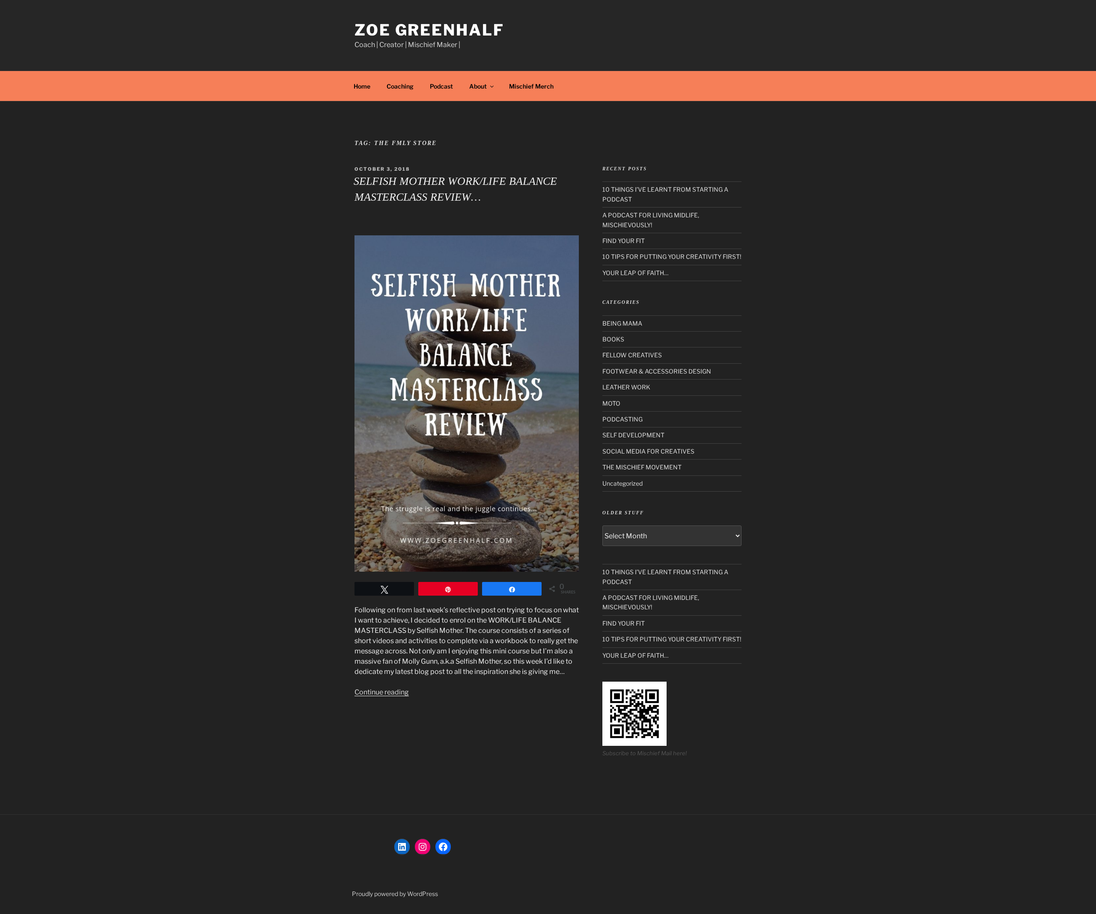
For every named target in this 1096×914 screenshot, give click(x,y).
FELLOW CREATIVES (632, 355)
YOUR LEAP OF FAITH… (635, 272)
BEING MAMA (622, 323)
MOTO (611, 403)
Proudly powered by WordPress (395, 893)
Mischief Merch (531, 86)
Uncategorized (622, 483)
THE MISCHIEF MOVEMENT (642, 467)
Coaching (400, 86)
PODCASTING (622, 419)
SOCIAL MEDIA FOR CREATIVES (648, 451)
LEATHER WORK (626, 387)
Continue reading (381, 692)
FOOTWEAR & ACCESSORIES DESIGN (656, 371)
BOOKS (613, 339)
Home (362, 86)
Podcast (441, 86)
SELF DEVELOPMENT (633, 435)
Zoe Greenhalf (429, 30)
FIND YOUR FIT (623, 240)
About (478, 86)
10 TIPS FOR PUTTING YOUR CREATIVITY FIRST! (671, 256)
